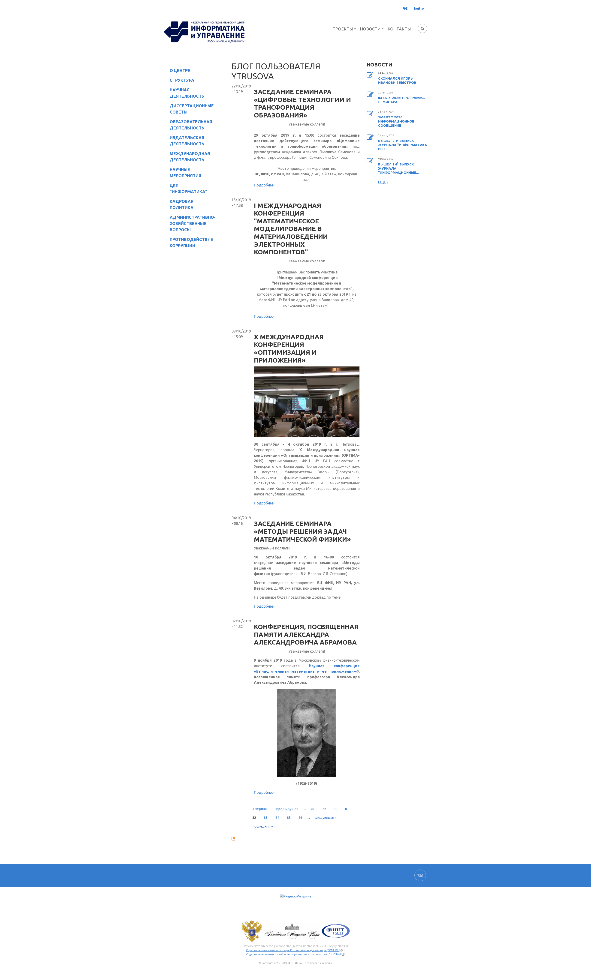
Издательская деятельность (184, 140)
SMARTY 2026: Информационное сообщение (396, 121)
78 (312, 809)
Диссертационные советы (192, 108)
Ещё (382, 182)
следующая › (325, 817)
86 (300, 817)
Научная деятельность (184, 92)
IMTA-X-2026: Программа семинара (401, 100)
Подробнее (264, 185)
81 (347, 809)
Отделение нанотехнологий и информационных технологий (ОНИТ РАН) (295, 954)
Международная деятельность (190, 156)
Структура (179, 81)
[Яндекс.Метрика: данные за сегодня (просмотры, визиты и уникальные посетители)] (295, 896)
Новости (370, 29)
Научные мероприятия (182, 172)
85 (289, 817)
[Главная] (204, 31)
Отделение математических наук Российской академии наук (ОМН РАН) (294, 950)
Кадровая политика (178, 204)
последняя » (262, 826)
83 (266, 817)
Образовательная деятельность (188, 124)
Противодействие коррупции (188, 242)
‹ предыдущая (286, 809)
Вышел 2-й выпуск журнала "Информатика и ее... (402, 145)
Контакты (399, 29)
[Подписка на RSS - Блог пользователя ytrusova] (296, 838)
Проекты (342, 29)
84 (277, 817)
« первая (259, 809)
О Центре (177, 71)
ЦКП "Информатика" (185, 188)
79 (324, 809)
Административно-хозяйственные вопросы (189, 223)
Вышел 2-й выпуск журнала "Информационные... (398, 168)
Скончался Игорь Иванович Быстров (397, 80)
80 (335, 809)
